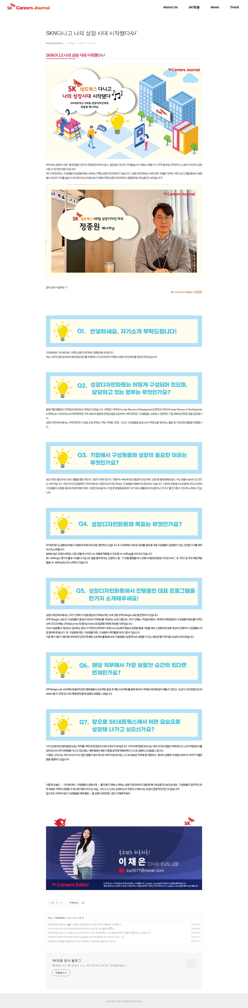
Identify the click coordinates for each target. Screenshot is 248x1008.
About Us (170, 7)
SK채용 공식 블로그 (66, 960)
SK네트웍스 (60, 918)
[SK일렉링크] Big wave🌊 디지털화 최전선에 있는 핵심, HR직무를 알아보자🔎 (83, 924)
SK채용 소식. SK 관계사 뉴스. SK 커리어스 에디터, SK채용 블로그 (89, 965)
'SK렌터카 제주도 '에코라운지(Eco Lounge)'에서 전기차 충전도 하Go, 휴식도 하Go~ (84, 937)
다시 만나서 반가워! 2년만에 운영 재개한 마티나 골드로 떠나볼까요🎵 (79, 928)
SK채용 (194, 7)
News (215, 7)
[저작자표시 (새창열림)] (83, 902)
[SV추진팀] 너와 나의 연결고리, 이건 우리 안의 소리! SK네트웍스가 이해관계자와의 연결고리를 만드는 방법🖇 (98, 933)
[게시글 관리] (61, 903)
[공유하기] (57, 903)
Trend (234, 7)
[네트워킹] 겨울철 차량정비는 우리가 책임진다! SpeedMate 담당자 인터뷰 (80, 941)
